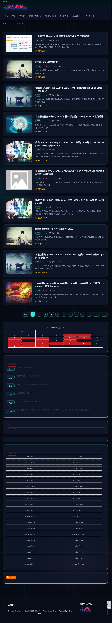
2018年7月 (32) (78, 546)
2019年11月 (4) (78, 504)
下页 (96, 314)
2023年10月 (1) (30, 462)
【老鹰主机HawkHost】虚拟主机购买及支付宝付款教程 (62, 36)
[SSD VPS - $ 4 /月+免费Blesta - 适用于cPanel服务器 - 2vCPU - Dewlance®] (19, 208)
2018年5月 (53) (78, 552)
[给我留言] (109, 607)
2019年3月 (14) (78, 522)
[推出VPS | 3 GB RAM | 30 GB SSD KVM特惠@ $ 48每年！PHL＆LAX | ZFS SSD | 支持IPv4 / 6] (19, 151)
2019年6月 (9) (78, 516)
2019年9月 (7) (30, 510)
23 (28, 343)
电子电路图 (90, 16)
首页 (6, 16)
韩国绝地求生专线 (35, 16)
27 (84, 343)
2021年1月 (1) (78, 480)
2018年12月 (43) (30, 534)
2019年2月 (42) (30, 528)
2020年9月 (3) (30, 492)
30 (28, 346)
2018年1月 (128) (78, 564)
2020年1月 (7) (78, 498)
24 (42, 343)
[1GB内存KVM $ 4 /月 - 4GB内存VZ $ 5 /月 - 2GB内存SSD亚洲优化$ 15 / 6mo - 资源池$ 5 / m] (19, 292)
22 (14, 343)
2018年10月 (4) (30, 540)
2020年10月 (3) (78, 486)
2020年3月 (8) (30, 498)
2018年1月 (55, 328)
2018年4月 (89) (30, 558)
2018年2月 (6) (30, 564)
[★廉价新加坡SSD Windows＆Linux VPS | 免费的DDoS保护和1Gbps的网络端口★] (19, 263)
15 (14, 340)
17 (42, 340)
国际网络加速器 (51, 16)
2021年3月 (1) (30, 480)
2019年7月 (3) (30, 516)
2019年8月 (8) (78, 510)
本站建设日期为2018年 (32, 611)
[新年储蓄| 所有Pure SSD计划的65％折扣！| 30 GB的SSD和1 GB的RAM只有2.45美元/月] (19, 180)
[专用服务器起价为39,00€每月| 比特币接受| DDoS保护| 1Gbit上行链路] (19, 124)
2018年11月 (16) (78, 534)
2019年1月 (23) (78, 528)
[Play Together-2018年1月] (15, 8)
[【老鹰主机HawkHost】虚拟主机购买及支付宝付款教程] (19, 43)
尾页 (104, 314)
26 (70, 343)
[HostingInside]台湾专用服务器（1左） (54, 229)
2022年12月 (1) (78, 468)
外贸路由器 (64, 16)
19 (70, 340)
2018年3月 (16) (78, 558)
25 (56, 343)
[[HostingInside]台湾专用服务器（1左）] (19, 236)
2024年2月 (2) (30, 456)
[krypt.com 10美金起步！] (19, 69)
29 (14, 346)
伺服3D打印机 (77, 16)
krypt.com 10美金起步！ (47, 62)
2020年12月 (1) (30, 486)
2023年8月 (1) (78, 462)
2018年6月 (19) (30, 552)
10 (89, 314)
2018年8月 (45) (30, 546)
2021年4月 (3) (78, 474)
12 (70, 338)
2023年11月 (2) (78, 456)
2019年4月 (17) (30, 522)
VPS (13, 16)
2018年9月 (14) (78, 540)
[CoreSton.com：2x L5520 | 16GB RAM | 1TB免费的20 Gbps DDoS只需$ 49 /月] (19, 96)
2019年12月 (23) (30, 504)
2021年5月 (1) (30, 474)
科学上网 (21, 16)
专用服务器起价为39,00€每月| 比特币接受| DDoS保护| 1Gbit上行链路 (69, 116)
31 (42, 346)
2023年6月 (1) (30, 468)
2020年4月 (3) (78, 492)
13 (84, 338)
